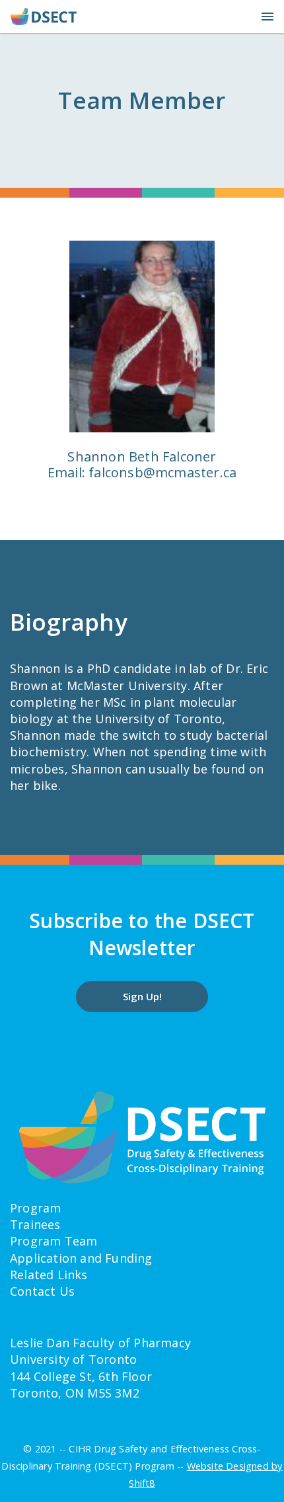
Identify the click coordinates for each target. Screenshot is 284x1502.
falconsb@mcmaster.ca (162, 472)
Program (35, 1208)
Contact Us (42, 1291)
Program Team (53, 1241)
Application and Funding (81, 1258)
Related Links (49, 1275)
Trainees (35, 1224)
